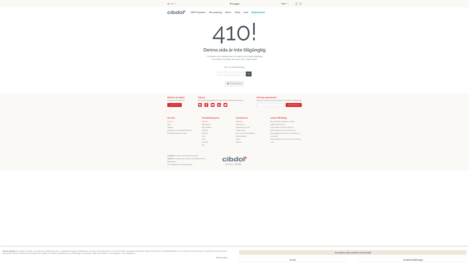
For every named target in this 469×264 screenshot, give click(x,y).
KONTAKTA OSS (174, 105)
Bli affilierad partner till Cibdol (177, 133)
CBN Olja (205, 133)
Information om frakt (243, 127)
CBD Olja (205, 121)
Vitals (203, 139)
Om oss (169, 121)
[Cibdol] (234, 158)
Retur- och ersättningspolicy (245, 133)
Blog (168, 124)
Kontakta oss (240, 124)
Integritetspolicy (241, 136)
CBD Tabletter (206, 127)
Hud (203, 145)
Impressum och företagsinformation (179, 130)
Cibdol (178, 156)
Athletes (170, 127)
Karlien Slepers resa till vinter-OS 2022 (283, 130)
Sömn (204, 136)
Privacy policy (221, 257)
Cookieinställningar (413, 259)
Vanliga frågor (240, 130)
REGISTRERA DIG (294, 105)
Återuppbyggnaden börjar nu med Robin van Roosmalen (285, 134)
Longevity (205, 142)
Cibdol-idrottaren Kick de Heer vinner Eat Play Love (285, 140)
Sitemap (238, 142)
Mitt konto (239, 121)
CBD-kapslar (206, 124)
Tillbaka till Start (235, 84)
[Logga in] (296, 3)
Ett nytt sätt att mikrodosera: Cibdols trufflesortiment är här (282, 123)
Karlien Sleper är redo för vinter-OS (281, 127)
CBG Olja (205, 130)
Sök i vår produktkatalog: (234, 67)
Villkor (238, 139)
